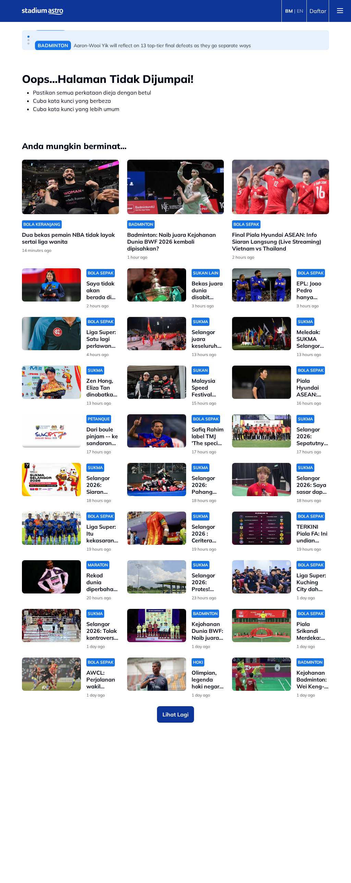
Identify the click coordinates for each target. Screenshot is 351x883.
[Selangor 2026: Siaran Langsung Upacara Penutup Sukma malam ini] (51, 479)
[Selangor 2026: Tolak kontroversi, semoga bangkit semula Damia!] (51, 625)
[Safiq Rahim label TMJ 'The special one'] (156, 430)
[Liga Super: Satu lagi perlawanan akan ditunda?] (51, 333)
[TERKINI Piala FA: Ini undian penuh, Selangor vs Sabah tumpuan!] (261, 528)
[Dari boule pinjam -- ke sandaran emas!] (51, 430)
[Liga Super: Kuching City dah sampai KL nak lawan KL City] (261, 576)
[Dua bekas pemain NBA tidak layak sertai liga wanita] (70, 187)
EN (300, 11)
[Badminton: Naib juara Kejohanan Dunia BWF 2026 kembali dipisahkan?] (175, 187)
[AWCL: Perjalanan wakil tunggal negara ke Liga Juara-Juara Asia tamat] (51, 674)
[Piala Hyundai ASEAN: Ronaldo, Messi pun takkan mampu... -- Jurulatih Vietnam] (261, 382)
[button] (28, 37)
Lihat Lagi (175, 714)
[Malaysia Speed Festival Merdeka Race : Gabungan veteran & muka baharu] (156, 382)
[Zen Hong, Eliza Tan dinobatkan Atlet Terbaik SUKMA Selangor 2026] (51, 382)
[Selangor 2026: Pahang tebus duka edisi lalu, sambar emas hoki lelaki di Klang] (156, 479)
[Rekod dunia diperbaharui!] (51, 576)
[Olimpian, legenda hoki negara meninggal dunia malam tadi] (156, 674)
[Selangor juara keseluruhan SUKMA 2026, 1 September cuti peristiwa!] (156, 333)
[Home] (42, 11)
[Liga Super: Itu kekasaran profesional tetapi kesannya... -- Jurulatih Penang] (51, 528)
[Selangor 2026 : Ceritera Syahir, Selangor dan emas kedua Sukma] (156, 528)
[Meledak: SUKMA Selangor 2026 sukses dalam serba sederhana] (261, 333)
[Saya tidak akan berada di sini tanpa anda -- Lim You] (51, 285)
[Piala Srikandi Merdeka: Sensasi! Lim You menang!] (261, 625)
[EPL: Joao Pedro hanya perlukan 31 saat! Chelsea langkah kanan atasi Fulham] (261, 285)
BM (289, 11)
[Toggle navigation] (340, 11)
